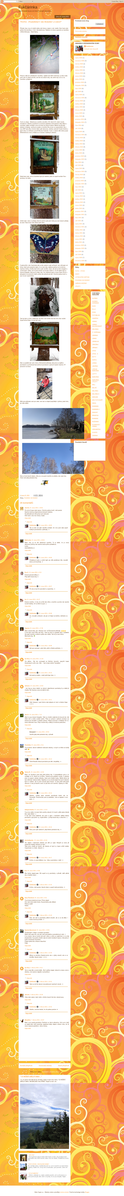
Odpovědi (29, 522)
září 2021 (78, 220)
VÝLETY (77, 286)
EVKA (94, 312)
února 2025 (78, 113)
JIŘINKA (94, 347)
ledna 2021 (78, 242)
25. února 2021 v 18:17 (45, 857)
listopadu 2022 (79, 183)
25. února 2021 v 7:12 (35, 714)
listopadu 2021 (79, 214)
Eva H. (27, 572)
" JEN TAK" (31, 1155)
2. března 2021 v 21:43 (45, 915)
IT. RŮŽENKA (96, 332)
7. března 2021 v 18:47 (37, 1020)
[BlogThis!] (36, 495)
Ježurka (27, 994)
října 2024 (78, 125)
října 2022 (78, 187)
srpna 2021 (78, 224)
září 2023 (78, 165)
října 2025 (78, 88)
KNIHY (77, 274)
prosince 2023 (79, 156)
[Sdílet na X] (38, 495)
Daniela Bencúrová (30, 930)
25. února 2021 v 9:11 (37, 745)
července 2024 (79, 134)
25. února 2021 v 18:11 (45, 699)
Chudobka (28, 745)
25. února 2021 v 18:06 (45, 557)
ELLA (94, 309)
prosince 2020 (79, 245)
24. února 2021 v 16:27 (33, 599)
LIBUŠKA (95, 366)
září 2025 (78, 91)
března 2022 (79, 202)
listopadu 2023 (79, 159)
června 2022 (79, 196)
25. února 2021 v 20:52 (42, 732)
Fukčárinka (28, 7)
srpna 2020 (78, 257)
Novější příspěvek (26, 1065)
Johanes (27, 686)
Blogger (87, 1192)
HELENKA (95, 329)
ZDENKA (95, 435)
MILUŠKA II (95, 394)
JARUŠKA (95, 344)
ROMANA (95, 418)
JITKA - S (95, 354)
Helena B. (27, 772)
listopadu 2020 (79, 248)
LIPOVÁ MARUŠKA (95, 370)
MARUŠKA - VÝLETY (96, 380)
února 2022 (78, 205)
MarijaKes (28, 1020)
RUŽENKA (95, 421)
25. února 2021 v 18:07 (45, 586)
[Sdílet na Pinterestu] (42, 495)
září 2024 (78, 128)
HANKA (94, 321)
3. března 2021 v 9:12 (36, 967)
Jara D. (27, 714)
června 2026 (79, 64)
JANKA (94, 338)
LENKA (94, 363)
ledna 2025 (78, 116)
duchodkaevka (29, 840)
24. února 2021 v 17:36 (36, 628)
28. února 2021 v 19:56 (43, 930)
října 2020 (78, 251)
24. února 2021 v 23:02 (36, 686)
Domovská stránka (45, 1065)
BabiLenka (28, 540)
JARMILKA (95, 341)
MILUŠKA (95, 391)
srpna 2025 (78, 94)
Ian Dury (27, 658)
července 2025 (79, 97)
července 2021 (79, 227)
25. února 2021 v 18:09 (45, 645)
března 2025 (79, 110)
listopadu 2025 (79, 85)
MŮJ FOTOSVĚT (97, 400)
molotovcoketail (64, 1192)
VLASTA (94, 432)
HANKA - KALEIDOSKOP (97, 325)
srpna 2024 (78, 131)
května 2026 (79, 67)
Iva (25, 599)
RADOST (95, 412)
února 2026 (78, 76)
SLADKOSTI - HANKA (96, 425)
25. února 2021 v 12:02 (37, 772)
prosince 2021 (79, 211)
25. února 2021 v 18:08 (45, 613)
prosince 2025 (79, 82)
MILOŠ (94, 388)
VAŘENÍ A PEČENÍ (81, 283)
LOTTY (94, 374)
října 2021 (78, 217)
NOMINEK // (96, 409)
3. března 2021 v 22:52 (45, 981)
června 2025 (79, 101)
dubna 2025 (79, 107)
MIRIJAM (95, 397)
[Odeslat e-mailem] (34, 495)
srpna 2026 (78, 57)
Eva (26, 870)
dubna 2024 (79, 144)
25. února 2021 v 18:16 (45, 827)
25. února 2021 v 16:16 (40, 840)
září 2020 (78, 254)
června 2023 (79, 174)
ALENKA (94, 298)
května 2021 (79, 230)
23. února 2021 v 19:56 (36, 508)
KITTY (94, 357)
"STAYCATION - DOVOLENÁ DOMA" (38, 1164)
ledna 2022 (78, 208)
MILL (93, 384)
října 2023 (78, 162)
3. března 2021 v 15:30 (36, 994)
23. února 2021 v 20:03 (38, 540)
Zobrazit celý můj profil (91, 49)
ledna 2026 (78, 79)
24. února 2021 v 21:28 (36, 658)
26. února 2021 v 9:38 (34, 870)
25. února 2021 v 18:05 (45, 525)
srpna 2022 (78, 193)
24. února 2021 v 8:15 (35, 572)
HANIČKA (95, 318)
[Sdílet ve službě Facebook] (40, 495)
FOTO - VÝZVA (80, 271)
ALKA (94, 306)
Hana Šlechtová (29, 897)
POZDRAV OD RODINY (31, 498)
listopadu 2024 (79, 122)
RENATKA (95, 415)
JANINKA (95, 335)
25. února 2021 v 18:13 (45, 759)
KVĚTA (94, 360)
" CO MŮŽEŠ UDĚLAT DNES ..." (31, 1076)
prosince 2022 (79, 180)
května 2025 (79, 104)
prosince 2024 (79, 119)
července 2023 (79, 171)
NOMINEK (95, 406)
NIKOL (94, 403)
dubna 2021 (79, 233)
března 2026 (79, 73)
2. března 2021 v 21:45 (45, 952)
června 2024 (79, 137)
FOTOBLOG (96, 315)
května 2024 (79, 140)
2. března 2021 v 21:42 (45, 884)
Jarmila (27, 508)
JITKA (94, 350)
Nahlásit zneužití (81, 37)
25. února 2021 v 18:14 (45, 793)
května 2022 (79, 199)
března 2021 (79, 236)
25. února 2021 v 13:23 (40, 809)
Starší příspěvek (63, 1065)
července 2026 (79, 60)
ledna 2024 (78, 153)
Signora (27, 628)
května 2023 (79, 177)
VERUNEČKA (96, 429)
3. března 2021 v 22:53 (45, 1007)
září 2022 (78, 190)
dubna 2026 (79, 70)
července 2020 (79, 260)
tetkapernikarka (29, 809)
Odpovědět (28, 518)
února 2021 (78, 239)
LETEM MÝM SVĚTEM (82, 277)
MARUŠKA (95, 377)
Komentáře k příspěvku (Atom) (50, 1072)
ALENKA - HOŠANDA (95, 302)
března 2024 (79, 147)
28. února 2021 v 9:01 (41, 897)
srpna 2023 (78, 168)
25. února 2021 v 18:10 (45, 672)
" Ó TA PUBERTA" (33, 1173)
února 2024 (78, 150)
